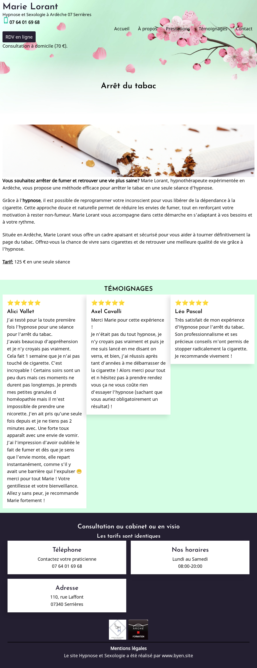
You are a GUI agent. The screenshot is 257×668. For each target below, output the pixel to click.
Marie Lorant (30, 7)
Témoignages (213, 29)
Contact (244, 29)
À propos (147, 29)
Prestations (178, 29)
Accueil (122, 29)
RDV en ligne (19, 37)
